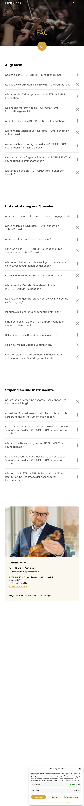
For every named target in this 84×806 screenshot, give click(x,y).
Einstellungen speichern (72, 797)
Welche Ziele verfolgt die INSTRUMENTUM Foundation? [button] (37, 84)
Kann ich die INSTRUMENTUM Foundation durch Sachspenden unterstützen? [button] (33, 250)
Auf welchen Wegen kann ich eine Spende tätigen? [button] (35, 275)
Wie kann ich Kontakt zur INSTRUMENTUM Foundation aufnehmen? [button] (37, 132)
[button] (80, 769)
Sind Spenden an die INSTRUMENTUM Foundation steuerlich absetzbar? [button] (34, 323)
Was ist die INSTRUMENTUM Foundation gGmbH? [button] (34, 74)
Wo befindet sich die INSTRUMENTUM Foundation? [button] (35, 120)
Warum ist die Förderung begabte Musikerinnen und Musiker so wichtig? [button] (35, 401)
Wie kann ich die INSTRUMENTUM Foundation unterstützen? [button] (32, 227)
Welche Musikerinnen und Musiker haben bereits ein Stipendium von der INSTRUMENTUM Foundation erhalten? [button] (35, 460)
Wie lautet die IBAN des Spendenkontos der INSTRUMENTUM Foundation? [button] (30, 287)
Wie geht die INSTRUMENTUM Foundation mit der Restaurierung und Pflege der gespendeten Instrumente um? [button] (34, 477)
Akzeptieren (39, 797)
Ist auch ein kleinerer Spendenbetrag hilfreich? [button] (33, 311)
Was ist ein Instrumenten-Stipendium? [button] (28, 239)
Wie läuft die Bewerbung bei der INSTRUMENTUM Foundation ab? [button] (34, 445)
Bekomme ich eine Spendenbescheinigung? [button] (31, 335)
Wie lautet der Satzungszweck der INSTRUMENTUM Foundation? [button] (35, 96)
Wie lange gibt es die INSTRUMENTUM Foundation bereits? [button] (34, 172)
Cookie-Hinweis (45, 802)
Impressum (68, 802)
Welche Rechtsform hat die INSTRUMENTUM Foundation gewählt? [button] (31, 109)
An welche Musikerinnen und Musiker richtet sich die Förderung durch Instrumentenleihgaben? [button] (36, 415)
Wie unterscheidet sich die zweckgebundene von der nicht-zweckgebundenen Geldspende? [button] (36, 264)
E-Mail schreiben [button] (18, 587)
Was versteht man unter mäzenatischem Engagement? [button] (37, 216)
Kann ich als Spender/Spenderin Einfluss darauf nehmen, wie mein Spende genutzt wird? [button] (33, 356)
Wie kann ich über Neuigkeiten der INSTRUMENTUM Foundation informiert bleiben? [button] (35, 146)
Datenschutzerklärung (57, 802)
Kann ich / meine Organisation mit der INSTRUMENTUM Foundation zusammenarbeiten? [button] (38, 159)
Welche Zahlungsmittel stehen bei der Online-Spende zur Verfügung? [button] (36, 300)
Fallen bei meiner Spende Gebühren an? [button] (28, 344)
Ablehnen (54, 797)
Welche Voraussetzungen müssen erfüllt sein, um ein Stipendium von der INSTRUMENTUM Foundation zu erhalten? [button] (36, 430)
